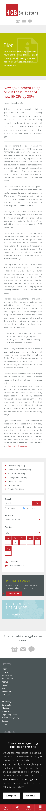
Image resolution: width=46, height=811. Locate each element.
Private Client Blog (16, 489)
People (5, 682)
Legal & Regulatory (9, 714)
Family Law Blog (15, 481)
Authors (9, 515)
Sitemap (5, 721)
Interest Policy (7, 711)
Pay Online (6, 691)
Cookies (5, 724)
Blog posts (30, 508)
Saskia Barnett (17, 103)
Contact (6, 695)
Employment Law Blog (17, 477)
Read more (14, 593)
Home (4, 669)
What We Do (7, 679)
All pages (11, 508)
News (4, 688)
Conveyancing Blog (16, 466)
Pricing (5, 685)
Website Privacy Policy (10, 718)
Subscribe (14, 561)
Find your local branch (15, 614)
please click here (15, 786)
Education (5, 708)
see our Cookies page (22, 779)
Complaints (6, 705)
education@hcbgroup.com (17, 446)
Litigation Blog (14, 485)
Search (8, 499)
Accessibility (6, 702)
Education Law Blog (16, 473)
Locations (6, 672)
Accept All (11, 795)
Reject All (31, 795)
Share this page (17, 565)
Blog (8, 45)
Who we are (7, 675)
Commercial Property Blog (19, 470)
